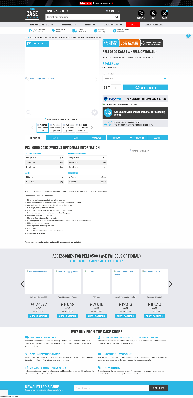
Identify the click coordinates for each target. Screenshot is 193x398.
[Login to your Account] (153, 13)
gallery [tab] (76, 137)
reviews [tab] (116, 137)
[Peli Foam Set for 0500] (38, 282)
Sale (133, 24)
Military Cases (53, 37)
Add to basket (148, 88)
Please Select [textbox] (109, 78)
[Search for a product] (116, 17)
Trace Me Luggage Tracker (67, 297)
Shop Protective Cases (39, 37)
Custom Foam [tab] (136, 137)
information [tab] (35, 137)
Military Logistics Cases (68, 37)
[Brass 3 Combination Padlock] (125, 282)
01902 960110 (56, 11)
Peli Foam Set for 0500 (38, 297)
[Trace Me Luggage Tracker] (67, 282)
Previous (28, 79)
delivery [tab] (157, 137)
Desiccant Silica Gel (154, 297)
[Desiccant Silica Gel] (154, 282)
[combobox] (112, 11)
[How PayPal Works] (112, 98)
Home (27, 37)
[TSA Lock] (96, 282)
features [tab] (56, 137)
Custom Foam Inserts (154, 24)
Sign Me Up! (158, 388)
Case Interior (108, 73)
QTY (106, 87)
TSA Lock (96, 297)
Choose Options (38, 316)
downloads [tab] (96, 137)
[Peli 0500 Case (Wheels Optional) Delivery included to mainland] (129, 43)
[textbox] (112, 11)
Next (96, 79)
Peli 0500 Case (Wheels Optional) (89, 37)
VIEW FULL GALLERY (40, 43)
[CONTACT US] (141, 13)
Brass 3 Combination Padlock (125, 297)
